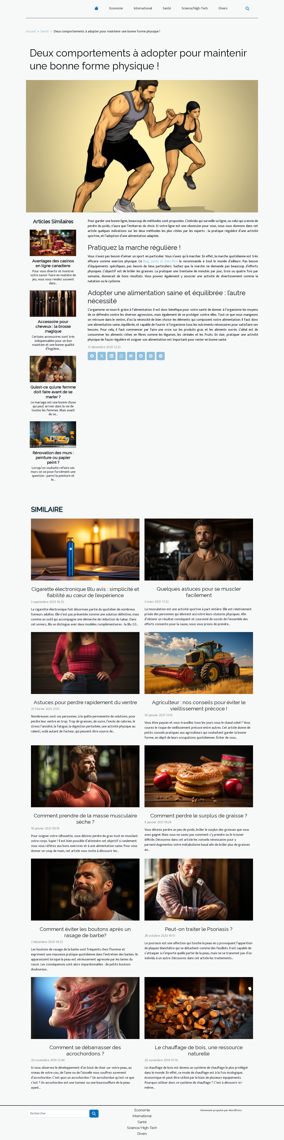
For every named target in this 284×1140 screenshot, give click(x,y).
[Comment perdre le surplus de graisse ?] (198, 776)
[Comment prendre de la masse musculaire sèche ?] (85, 776)
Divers (223, 8)
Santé (167, 8)
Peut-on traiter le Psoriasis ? (198, 929)
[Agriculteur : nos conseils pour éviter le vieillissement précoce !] (198, 663)
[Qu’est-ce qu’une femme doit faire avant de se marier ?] (53, 369)
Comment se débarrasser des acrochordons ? (85, 1050)
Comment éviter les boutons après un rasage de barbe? (85, 932)
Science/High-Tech (195, 8)
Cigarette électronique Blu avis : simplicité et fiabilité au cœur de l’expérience (85, 592)
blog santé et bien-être (160, 261)
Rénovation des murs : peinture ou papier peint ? (53, 457)
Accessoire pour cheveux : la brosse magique (53, 326)
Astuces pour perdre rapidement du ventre (85, 702)
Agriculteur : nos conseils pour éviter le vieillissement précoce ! (199, 705)
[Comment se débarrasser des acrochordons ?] (85, 1008)
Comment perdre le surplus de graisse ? (198, 815)
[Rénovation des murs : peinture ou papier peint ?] (53, 434)
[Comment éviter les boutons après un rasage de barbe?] (85, 889)
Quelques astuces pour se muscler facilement (199, 592)
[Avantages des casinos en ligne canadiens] (53, 243)
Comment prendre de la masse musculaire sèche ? (85, 818)
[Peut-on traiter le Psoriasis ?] (198, 889)
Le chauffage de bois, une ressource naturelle (199, 1050)
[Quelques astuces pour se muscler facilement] (198, 549)
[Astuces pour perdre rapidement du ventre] (85, 663)
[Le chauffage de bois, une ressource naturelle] (198, 1008)
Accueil (31, 31)
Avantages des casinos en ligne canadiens (53, 263)
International (143, 8)
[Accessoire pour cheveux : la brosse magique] (53, 303)
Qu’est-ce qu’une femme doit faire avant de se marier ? (53, 392)
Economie (116, 8)
